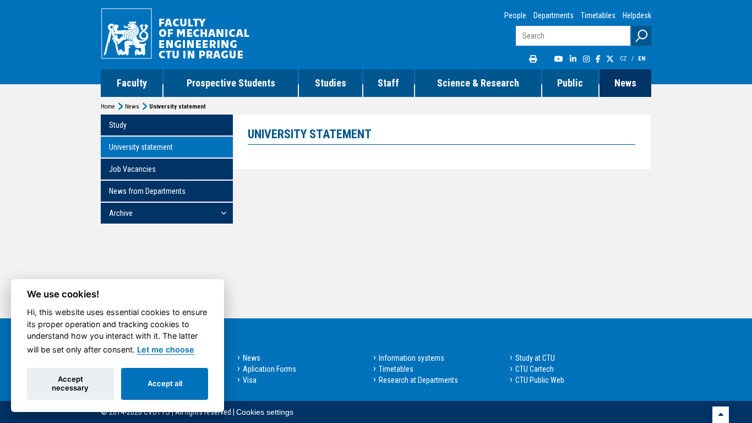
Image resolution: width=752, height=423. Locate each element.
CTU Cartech (534, 369)
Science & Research (478, 83)
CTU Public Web (539, 380)
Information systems (411, 358)
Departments (553, 15)
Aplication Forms (269, 369)
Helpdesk (637, 15)
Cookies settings (264, 412)
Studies (330, 83)
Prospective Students (231, 83)
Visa (250, 380)
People (515, 15)
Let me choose (165, 349)
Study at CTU (535, 358)
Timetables (598, 15)
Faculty (132, 83)
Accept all (165, 383)
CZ (624, 58)
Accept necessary (70, 383)
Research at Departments (418, 380)
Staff (388, 83)
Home (108, 106)
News (625, 83)
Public (570, 83)
